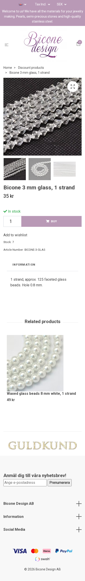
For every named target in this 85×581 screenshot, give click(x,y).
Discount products (31, 74)
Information (13, 523)
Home (7, 74)
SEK (60, 4)
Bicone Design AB (18, 510)
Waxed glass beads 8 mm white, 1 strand (41, 400)
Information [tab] (23, 271)
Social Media (14, 536)
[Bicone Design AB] (43, 48)
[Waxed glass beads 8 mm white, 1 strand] (42, 370)
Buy (54, 228)
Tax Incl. (41, 4)
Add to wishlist (15, 242)
